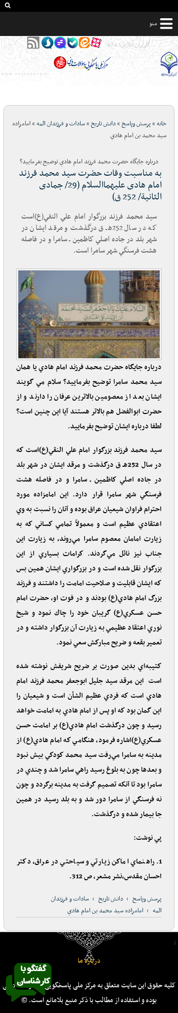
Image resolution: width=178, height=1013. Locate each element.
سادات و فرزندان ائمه (61, 123)
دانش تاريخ (103, 123)
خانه (162, 123)
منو (153, 23)
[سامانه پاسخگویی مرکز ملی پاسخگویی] (28, 1004)
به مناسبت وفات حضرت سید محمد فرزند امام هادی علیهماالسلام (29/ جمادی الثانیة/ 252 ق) (90, 185)
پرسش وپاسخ (136, 123)
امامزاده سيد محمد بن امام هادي (105, 910)
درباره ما (89, 961)
